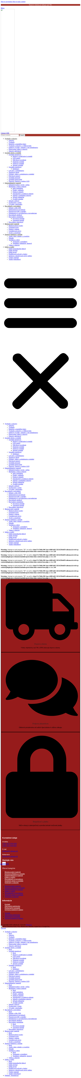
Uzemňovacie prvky (15, 231)
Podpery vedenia (14, 229)
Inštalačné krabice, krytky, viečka (19, 185)
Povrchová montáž (18, 218)
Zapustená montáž (18, 220)
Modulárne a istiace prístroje (17, 186)
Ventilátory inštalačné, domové (22, 243)
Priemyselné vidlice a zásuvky (18, 149)
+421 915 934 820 (9, 844)
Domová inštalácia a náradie (13, 234)
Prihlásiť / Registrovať (12, 1075)
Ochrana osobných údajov (14, 910)
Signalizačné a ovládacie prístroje (23, 194)
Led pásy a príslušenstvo (16, 170)
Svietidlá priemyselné (15, 179)
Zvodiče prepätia (18, 199)
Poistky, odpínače (18, 190)
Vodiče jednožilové (15, 259)
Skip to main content (19, 1)
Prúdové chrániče (18, 192)
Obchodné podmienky (12, 906)
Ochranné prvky (14, 227)
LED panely (16, 158)
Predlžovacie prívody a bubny (18, 254)
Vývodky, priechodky (15, 204)
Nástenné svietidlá (18, 162)
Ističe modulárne (18, 188)
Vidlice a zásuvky (14, 245)
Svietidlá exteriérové (15, 167)
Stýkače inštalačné (18, 197)
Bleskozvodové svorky (16, 225)
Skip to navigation (7, 1)
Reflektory (16, 169)
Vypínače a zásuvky (11, 138)
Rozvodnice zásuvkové (16, 222)
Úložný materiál (14, 257)
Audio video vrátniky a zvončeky (19, 236)
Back (10, 933)
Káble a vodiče (9, 247)
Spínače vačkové (14, 201)
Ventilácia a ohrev (14, 240)
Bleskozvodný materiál (12, 224)
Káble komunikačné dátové (17, 249)
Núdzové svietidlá (18, 163)
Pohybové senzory (14, 176)
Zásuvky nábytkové (15, 151)
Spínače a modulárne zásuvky (22, 195)
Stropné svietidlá (18, 165)
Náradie (11, 238)
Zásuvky (11, 140)
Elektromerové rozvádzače (17, 210)
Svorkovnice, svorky (15, 202)
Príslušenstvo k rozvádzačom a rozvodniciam (23, 213)
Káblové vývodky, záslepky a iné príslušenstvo (23, 147)
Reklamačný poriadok (12, 908)
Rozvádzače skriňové (15, 215)
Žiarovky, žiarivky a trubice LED (19, 181)
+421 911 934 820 (9, 846)
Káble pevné (13, 252)
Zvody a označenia (15, 233)
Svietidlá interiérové (15, 154)
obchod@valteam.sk (10, 851)
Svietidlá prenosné (14, 178)
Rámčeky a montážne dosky (17, 144)
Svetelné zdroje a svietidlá (13, 153)
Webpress (29, 925)
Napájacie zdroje (14, 172)
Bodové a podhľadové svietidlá (22, 156)
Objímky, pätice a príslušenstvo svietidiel (21, 174)
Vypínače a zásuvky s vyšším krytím (20, 146)
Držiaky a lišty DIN (15, 208)
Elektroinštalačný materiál (13, 183)
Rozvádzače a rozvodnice (13, 206)
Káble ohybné (13, 250)
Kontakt (7, 904)
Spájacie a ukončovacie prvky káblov (20, 256)
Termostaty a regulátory (20, 241)
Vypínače (12, 142)
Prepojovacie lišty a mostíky (17, 211)
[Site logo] (8, 131)
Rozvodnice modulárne (16, 217)
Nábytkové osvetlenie (19, 160)
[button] (40, 341)
